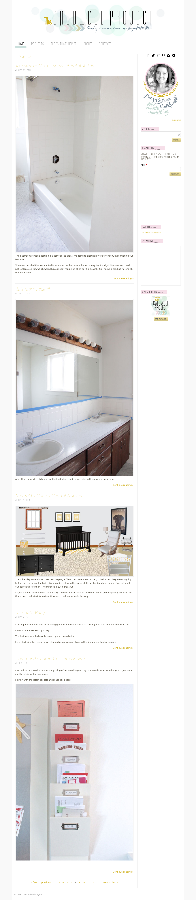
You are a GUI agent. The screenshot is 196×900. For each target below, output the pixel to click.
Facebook (147, 55)
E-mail (144, 165)
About (88, 44)
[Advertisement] (160, 200)
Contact (105, 44)
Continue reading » (123, 278)
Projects (37, 44)
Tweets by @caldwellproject (151, 233)
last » (115, 882)
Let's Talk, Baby (30, 612)
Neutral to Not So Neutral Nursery (48, 495)
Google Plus (158, 55)
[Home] (98, 30)
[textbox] (161, 135)
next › (106, 882)
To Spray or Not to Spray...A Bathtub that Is (57, 65)
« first (34, 882)
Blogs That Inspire (64, 44)
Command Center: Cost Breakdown (50, 658)
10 (88, 882)
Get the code (160, 319)
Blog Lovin (173, 55)
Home (21, 44)
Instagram (168, 55)
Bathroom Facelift (32, 289)
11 (94, 882)
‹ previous (45, 882)
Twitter (153, 55)
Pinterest (163, 55)
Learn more (176, 120)
